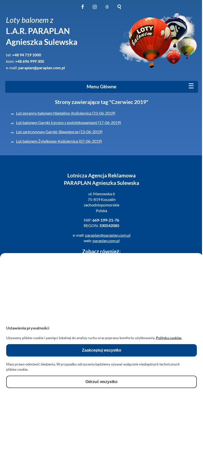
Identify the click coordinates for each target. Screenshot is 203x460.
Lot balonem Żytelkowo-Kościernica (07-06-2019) (59, 141)
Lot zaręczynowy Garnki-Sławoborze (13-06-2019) (59, 131)
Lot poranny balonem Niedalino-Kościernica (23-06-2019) (65, 113)
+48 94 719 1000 (26, 54)
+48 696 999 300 (29, 61)
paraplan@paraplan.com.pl (41, 67)
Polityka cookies (168, 338)
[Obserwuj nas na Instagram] (94, 9)
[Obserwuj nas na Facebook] (82, 9)
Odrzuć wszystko (101, 382)
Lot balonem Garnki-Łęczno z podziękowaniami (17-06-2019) (68, 122)
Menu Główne (101, 86)
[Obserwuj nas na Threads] (107, 9)
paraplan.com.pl (106, 240)
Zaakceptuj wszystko (101, 350)
